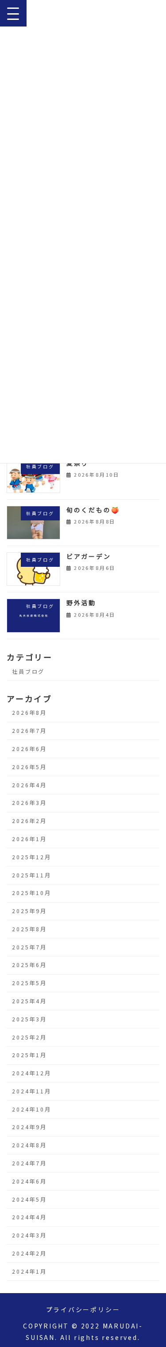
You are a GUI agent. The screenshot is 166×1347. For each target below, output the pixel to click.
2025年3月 (29, 1019)
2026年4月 (29, 785)
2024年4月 (29, 1217)
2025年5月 (29, 983)
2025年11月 (31, 875)
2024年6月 (29, 1181)
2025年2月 (29, 1037)
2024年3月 (29, 1235)
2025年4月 (29, 1001)
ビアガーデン (88, 556)
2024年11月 (31, 1091)
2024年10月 (31, 1109)
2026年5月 (29, 767)
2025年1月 (29, 1055)
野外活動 (81, 602)
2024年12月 (31, 1073)
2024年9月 (29, 1127)
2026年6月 (29, 749)
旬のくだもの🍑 (93, 509)
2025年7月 (29, 947)
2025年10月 (31, 893)
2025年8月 (29, 929)
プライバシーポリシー (83, 1309)
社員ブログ (28, 671)
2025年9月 (29, 911)
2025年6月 (29, 965)
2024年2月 (29, 1253)
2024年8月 (29, 1145)
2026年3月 (29, 803)
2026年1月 (29, 839)
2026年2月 (29, 821)
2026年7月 (29, 731)
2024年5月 (29, 1199)
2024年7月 (29, 1163)
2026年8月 (29, 713)
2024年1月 (29, 1271)
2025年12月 (31, 857)
